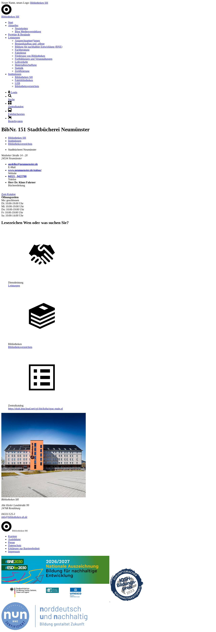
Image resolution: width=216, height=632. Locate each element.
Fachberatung (22, 49)
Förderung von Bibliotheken (30, 55)
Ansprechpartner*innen (27, 40)
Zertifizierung (22, 71)
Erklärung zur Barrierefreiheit (23, 548)
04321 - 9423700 (17, 176)
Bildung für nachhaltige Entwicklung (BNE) (38, 46)
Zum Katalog (8, 194)
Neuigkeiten (21, 28)
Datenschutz (14, 545)
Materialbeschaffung (26, 65)
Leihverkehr (21, 61)
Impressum (14, 551)
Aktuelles (13, 25)
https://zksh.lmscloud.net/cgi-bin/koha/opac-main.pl (35, 408)
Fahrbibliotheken (24, 80)
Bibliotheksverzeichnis (27, 86)
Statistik (19, 68)
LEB (17, 83)
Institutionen (14, 74)
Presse (11, 542)
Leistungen (14, 37)
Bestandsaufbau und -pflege (30, 43)
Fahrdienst (20, 52)
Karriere (12, 536)
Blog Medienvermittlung (28, 31)
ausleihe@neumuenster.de (23, 164)
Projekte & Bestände (19, 34)
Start (10, 22)
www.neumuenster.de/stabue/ (25, 170)
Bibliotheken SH (39, 2)
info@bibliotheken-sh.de (14, 517)
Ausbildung (14, 539)
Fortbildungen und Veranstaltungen (33, 58)
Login (13, 92)
